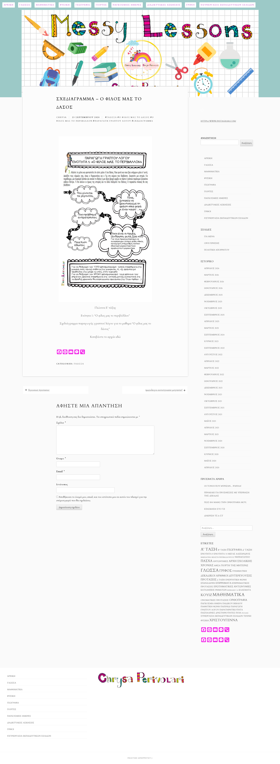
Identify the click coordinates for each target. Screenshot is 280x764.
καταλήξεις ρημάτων (214, 590)
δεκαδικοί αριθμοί (214, 575)
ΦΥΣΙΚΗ (65, 4)
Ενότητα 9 (207, 554)
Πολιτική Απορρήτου (216, 250)
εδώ (118, 337)
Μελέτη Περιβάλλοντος (222, 557)
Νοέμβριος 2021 (213, 394)
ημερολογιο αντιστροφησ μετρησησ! (163, 390)
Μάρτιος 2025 (211, 328)
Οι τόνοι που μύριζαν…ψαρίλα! (222, 486)
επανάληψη (208, 583)
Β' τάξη (222, 550)
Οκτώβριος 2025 (213, 308)
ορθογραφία (238, 600)
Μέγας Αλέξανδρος (239, 554)
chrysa (61, 117)
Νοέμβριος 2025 (213, 301)
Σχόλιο (61, 422)
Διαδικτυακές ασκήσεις (163, 4)
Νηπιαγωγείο (242, 557)
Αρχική (9, 4)
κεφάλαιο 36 (232, 590)
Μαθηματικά (45, 4)
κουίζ (206, 595)
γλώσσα (210, 570)
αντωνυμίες (220, 561)
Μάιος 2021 (210, 421)
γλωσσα (112, 117)
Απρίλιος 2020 (211, 467)
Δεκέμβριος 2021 (213, 387)
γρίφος (225, 570)
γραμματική (239, 571)
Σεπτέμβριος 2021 (214, 407)
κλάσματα (245, 590)
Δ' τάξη (247, 549)
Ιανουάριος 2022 (213, 381)
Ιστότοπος (62, 484)
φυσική (205, 620)
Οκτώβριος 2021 (213, 401)
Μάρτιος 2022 (211, 368)
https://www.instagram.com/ (218, 121)
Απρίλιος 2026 (211, 268)
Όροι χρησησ (211, 243)
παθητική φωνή (210, 606)
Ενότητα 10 (220, 554)
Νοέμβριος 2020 (213, 441)
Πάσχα (206, 561)
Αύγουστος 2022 (213, 354)
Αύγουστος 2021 (213, 414)
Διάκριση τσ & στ (213, 515)
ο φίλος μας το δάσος (134, 117)
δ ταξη (221, 580)
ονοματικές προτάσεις (215, 600)
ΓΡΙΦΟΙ (190, 4)
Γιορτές (101, 4)
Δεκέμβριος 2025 (213, 294)
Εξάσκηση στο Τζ (214, 509)
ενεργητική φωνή (236, 580)
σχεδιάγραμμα (143, 121)
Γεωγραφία (83, 4)
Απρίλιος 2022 (211, 361)
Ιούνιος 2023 (211, 341)
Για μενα (209, 236)
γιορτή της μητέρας (234, 565)
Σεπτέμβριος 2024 (214, 334)
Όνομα (61, 458)
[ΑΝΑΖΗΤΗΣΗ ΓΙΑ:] (226, 528)
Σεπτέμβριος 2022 (214, 348)
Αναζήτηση (208, 138)
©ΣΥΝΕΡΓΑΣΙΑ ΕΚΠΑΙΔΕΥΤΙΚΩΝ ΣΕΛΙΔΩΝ (227, 4)
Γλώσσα (24, 4)
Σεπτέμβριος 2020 (214, 447)
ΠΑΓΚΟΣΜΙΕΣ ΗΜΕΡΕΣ (127, 4)
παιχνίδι (225, 606)
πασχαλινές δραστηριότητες (218, 613)
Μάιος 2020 (210, 460)
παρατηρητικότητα (231, 610)
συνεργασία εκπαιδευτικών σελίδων (222, 616)
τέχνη (247, 616)
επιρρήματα (223, 583)
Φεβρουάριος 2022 (214, 374)
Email (60, 471)
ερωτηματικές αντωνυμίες (232, 586)
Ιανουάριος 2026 (213, 288)
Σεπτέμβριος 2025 (214, 314)
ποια (238, 613)
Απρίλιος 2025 (211, 321)
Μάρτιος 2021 (211, 434)
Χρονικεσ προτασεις (39, 390)
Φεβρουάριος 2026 (214, 281)
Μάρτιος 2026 (211, 275)
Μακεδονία (206, 557)
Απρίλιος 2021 (211, 427)
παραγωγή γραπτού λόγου (112, 121)
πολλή (245, 613)
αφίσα (217, 565)
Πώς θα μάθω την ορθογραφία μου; (225, 502)
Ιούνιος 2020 (211, 454)
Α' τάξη (209, 549)
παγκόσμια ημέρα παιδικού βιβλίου (221, 603)
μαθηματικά (229, 595)
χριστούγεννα (223, 620)
